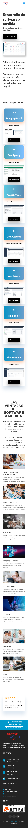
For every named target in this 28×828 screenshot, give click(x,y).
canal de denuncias (10, 796)
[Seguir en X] (14, 816)
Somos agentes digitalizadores (15, 723)
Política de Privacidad (11, 791)
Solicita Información (15, 728)
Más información (14, 140)
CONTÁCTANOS (10, 36)
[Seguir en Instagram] (18, 816)
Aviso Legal (8, 789)
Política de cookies (10, 794)
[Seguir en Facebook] (10, 816)
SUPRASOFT (14, 821)
